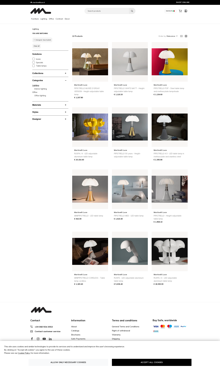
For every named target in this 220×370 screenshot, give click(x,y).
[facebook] (31, 339)
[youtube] (44, 339)
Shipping (116, 339)
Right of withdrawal (121, 331)
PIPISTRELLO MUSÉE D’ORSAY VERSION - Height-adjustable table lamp (89, 91)
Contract (59, 19)
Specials (39, 62)
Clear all (36, 46)
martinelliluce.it (38, 2)
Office (51, 19)
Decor (67, 19)
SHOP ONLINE (183, 2)
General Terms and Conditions (125, 326)
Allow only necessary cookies (68, 362)
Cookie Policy (24, 353)
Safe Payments (78, 339)
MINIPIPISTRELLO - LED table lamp (88, 216)
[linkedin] (50, 339)
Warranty (116, 335)
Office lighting (40, 95)
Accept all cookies (152, 362)
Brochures (75, 335)
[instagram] (38, 339)
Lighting (43, 19)
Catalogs (75, 331)
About (74, 326)
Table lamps (41, 66)
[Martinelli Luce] (40, 11)
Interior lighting (40, 89)
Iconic (38, 59)
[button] (172, 36)
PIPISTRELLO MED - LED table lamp (129, 216)
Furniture (35, 19)
